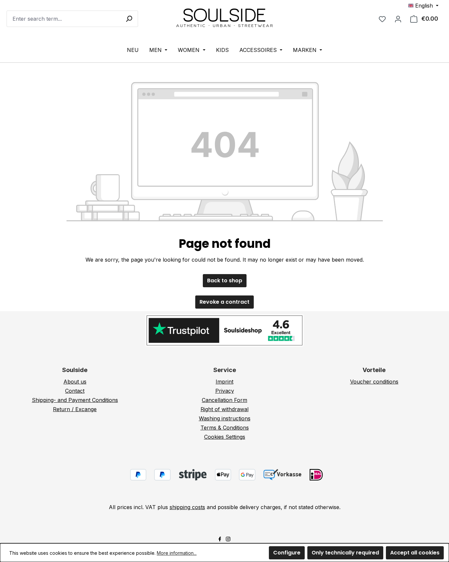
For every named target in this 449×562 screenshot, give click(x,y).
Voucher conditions (374, 381)
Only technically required (345, 552)
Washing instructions (224, 418)
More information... (177, 553)
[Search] (128, 18)
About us (74, 381)
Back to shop (224, 280)
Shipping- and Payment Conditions (75, 400)
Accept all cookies (414, 552)
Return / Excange (75, 409)
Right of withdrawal (224, 409)
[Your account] (398, 18)
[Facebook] (220, 538)
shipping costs (187, 507)
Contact (74, 390)
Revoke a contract (224, 302)
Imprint (224, 381)
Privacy (224, 390)
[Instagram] (228, 538)
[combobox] (72, 19)
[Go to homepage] (224, 17)
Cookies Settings (224, 436)
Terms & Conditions (225, 427)
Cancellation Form (224, 400)
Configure (286, 552)
